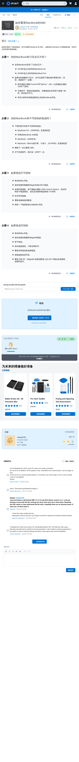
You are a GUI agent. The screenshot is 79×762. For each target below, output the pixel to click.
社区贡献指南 (29, 34)
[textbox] (39, 560)
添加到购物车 (15, 414)
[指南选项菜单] (74, 14)
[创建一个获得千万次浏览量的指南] (64, 441)
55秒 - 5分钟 (9, 34)
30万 (57, 28)
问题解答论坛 (57, 15)
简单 (18, 34)
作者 (6, 432)
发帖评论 (71, 570)
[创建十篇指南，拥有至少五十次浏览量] (68, 441)
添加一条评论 (68, 282)
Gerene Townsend (18, 518)
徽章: (71, 437)
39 (71, 28)
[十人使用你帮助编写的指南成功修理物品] (72, 441)
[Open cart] (70, 3)
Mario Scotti (14, 482)
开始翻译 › (39, 359)
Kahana (12, 509)
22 (65, 28)
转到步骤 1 (12, 41)
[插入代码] (13, 551)
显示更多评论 (40, 542)
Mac (8, 15)
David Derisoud (15, 491)
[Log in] (76, 3)
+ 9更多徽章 (71, 444)
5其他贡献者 (70, 432)
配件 (41, 15)
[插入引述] (20, 551)
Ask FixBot (66, 289)
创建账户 (45, 10)
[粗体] (6, 551)
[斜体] (9, 551)
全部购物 (5, 370)
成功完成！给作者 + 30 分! (40, 318)
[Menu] (3, 3)
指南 (48, 15)
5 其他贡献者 (34, 27)
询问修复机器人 (56, 109)
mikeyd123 (23, 27)
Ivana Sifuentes (15, 534)
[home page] (13, 3)
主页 (3, 15)
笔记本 (15, 15)
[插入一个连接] (16, 551)
